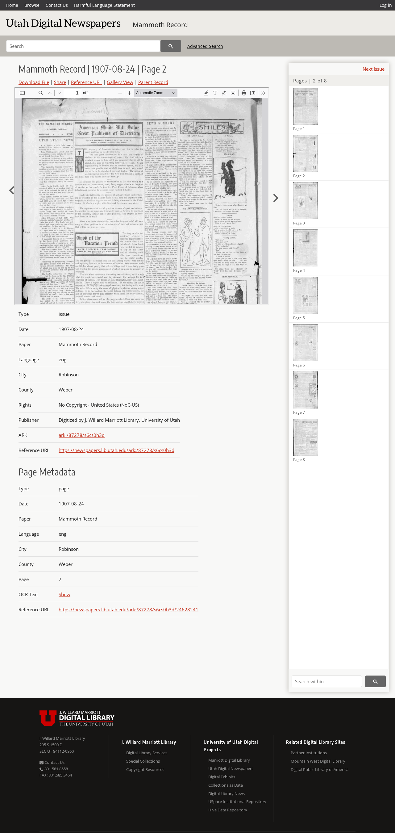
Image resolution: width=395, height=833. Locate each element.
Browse (32, 5)
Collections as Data (225, 785)
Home (12, 5)
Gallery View (120, 82)
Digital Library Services (146, 753)
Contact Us (57, 5)
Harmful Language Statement (104, 5)
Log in (386, 5)
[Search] (170, 46)
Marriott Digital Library (229, 760)
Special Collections (143, 761)
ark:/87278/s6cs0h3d (82, 435)
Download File (34, 82)
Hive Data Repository (227, 810)
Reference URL (86, 82)
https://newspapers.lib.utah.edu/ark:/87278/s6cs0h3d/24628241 (128, 609)
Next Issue (374, 69)
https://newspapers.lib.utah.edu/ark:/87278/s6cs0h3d (116, 450)
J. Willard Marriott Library (62, 738)
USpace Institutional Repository (237, 801)
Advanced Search (205, 46)
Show (64, 594)
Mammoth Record (160, 24)
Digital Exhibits (221, 777)
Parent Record (153, 82)
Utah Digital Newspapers (230, 768)
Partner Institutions (309, 753)
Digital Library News (226, 793)
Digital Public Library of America (319, 769)
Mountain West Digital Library (318, 761)
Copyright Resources (145, 769)
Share (60, 82)
